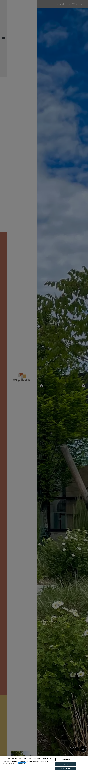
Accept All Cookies (65, 768)
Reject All (65, 764)
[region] (44, 764)
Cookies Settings (65, 759)
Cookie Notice (22, 763)
